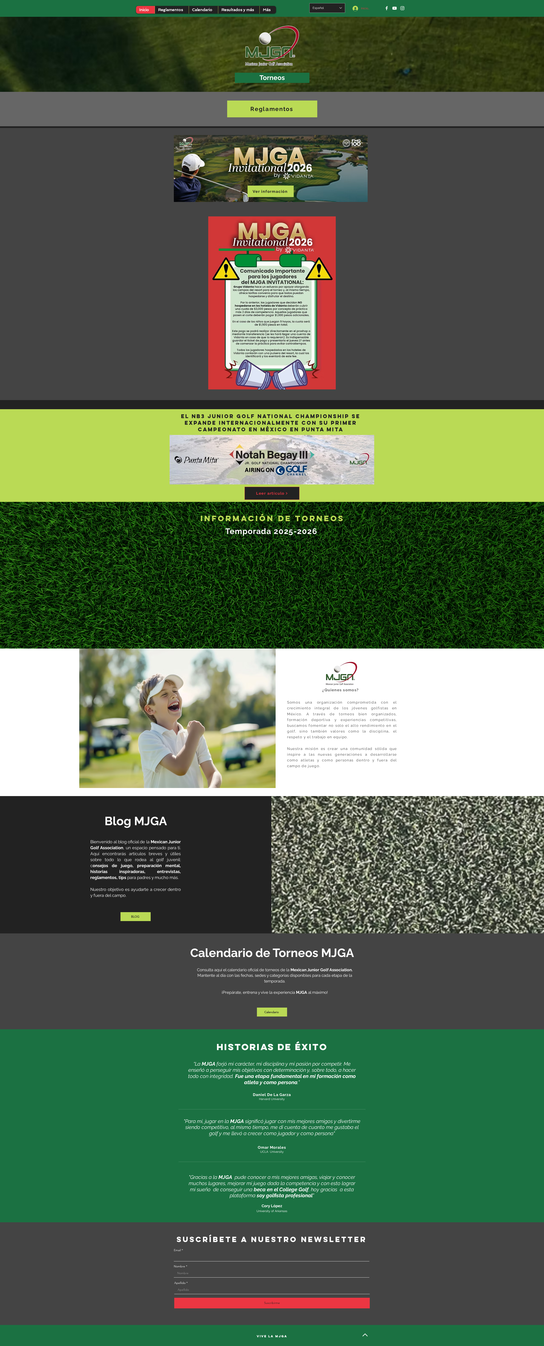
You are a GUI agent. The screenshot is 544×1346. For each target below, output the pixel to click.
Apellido (180, 1282)
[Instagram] (402, 8)
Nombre (179, 1266)
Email (177, 1250)
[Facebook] (386, 8)
